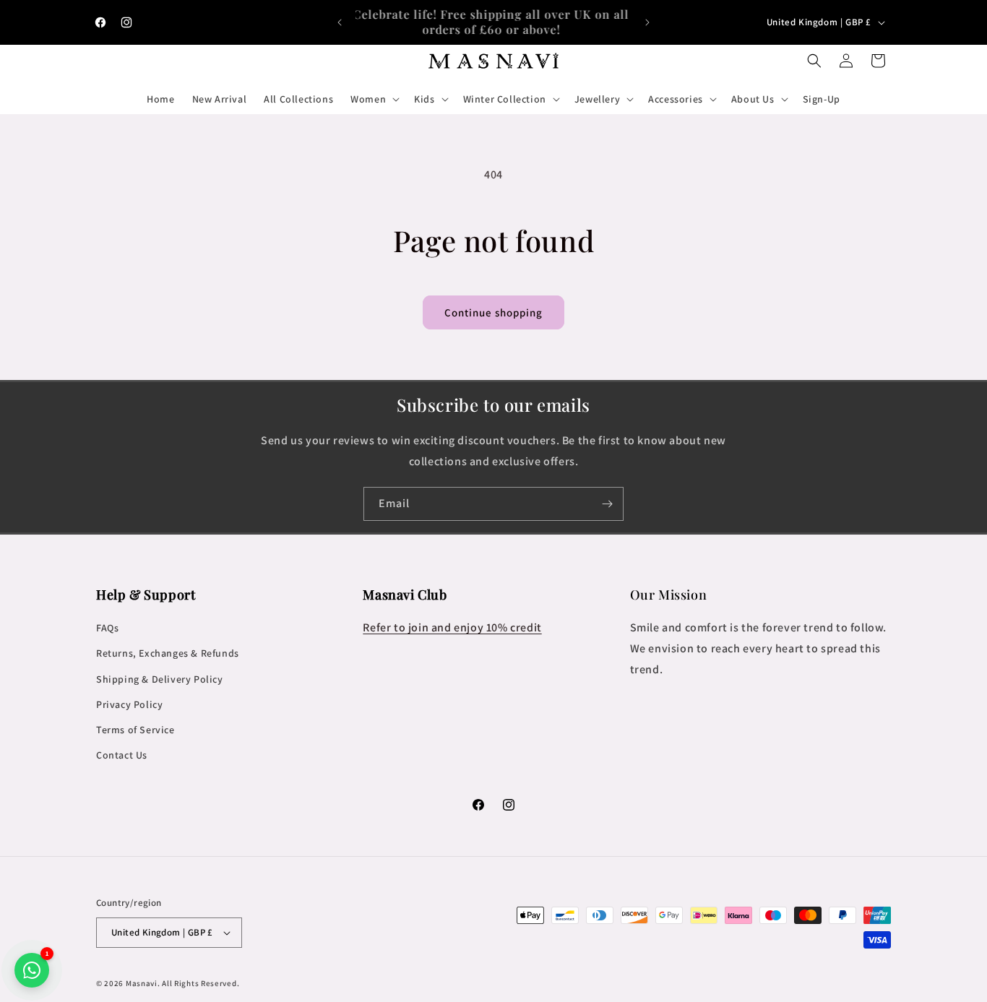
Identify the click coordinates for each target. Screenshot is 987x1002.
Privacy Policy (129, 704)
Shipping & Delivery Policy (159, 679)
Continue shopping (493, 312)
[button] (373, 99)
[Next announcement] (647, 22)
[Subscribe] (607, 504)
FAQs (107, 627)
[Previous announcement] (339, 22)
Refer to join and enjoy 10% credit (452, 627)
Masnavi (142, 983)
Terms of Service (135, 729)
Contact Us (121, 754)
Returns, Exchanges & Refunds (167, 653)
